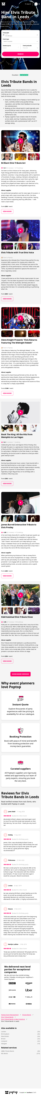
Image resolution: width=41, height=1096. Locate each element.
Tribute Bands (26, 1015)
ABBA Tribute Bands (7, 1051)
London (3, 1031)
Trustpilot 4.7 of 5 (27, 1092)
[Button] (20, 141)
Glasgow (4, 1043)
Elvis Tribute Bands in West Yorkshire (13, 1019)
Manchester (5, 1036)
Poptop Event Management (10, 1015)
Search (29, 4)
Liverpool (4, 1041)
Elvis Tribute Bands (7, 1017)
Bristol (3, 1039)
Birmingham (5, 1034)
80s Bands (4, 1053)
